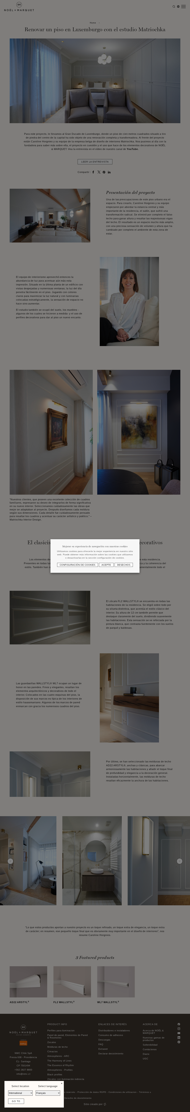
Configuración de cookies (77, 565)
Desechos (123, 565)
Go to (16, 1101)
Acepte (106, 565)
